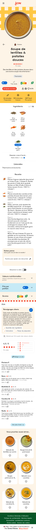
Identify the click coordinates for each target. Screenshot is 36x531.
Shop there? (23, 528)
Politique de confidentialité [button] (12, 518)
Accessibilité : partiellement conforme (18, 520)
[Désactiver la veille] (24, 270)
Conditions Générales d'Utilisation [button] (18, 516)
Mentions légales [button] (26, 518)
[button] (3, 3)
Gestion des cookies (23, 522)
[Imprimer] (25, 88)
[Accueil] (18, 3)
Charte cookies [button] (11, 522)
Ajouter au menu (10, 88)
